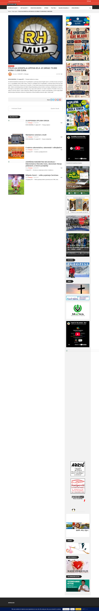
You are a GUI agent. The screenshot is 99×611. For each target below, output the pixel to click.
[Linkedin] (58, 100)
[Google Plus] (56, 100)
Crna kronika (75, 8)
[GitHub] (88, 1)
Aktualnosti (24, 8)
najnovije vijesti (13, 8)
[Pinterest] (60, 100)
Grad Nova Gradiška (36, 8)
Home (9, 11)
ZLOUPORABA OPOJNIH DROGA (37, 121)
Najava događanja (64, 8)
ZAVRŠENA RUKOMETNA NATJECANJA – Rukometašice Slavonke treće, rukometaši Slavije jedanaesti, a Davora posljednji (44, 164)
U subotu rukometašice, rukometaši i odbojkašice (44, 147)
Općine (46, 8)
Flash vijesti (14, 11)
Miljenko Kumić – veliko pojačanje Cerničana (42, 175)
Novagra (26, 74)
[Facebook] (87, 1)
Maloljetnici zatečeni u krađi (36, 135)
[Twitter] (90, 1)
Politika (53, 8)
